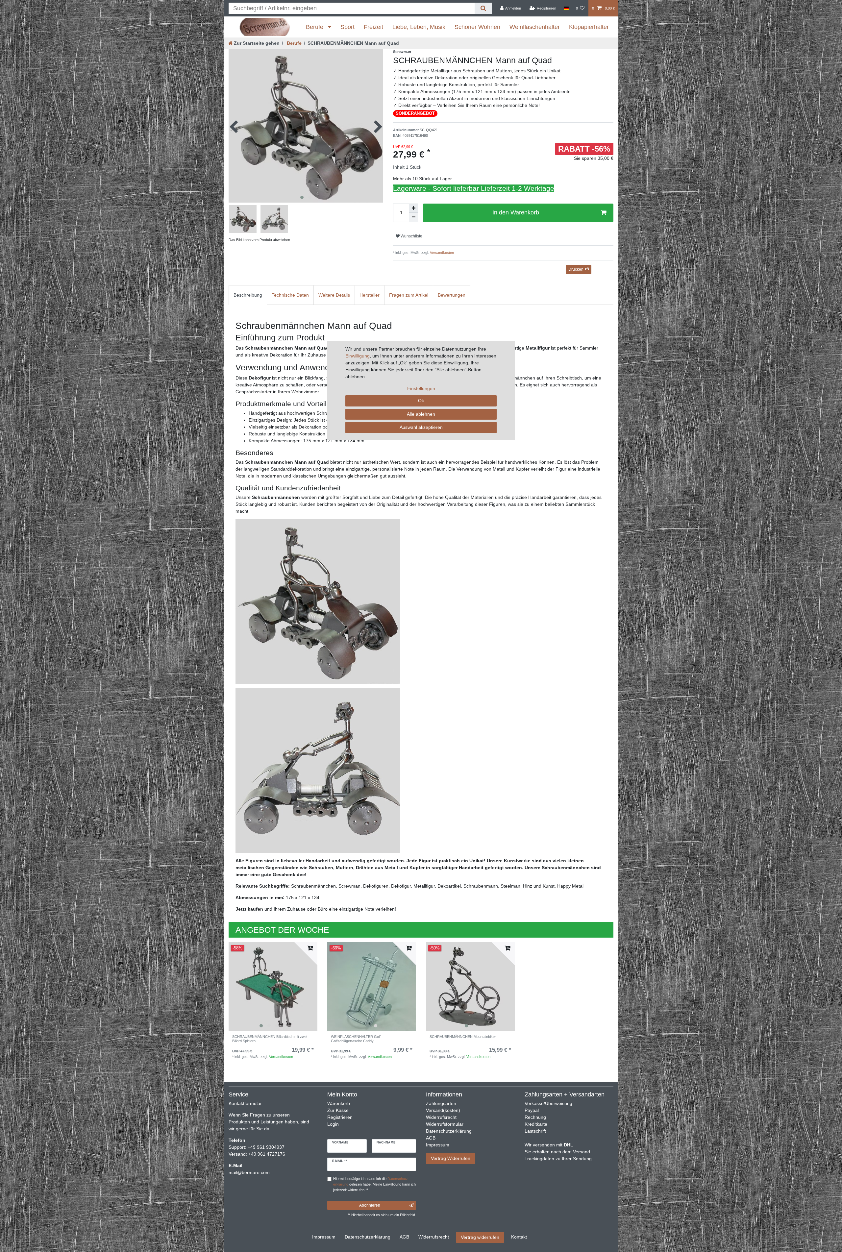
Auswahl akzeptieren (421, 427)
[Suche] (483, 8)
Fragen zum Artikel (408, 295)
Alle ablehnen (421, 414)
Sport (347, 27)
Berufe (315, 27)
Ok (421, 400)
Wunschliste (411, 236)
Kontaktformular (245, 1103)
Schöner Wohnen (477, 27)
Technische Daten (290, 295)
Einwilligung (357, 355)
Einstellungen (421, 388)
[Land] (566, 8)
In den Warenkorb (515, 212)
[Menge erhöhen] (413, 208)
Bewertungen (451, 295)
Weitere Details (334, 295)
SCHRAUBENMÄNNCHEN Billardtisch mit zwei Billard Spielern (269, 1039)
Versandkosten (441, 253)
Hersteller (369, 295)
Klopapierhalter (589, 27)
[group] (273, 986)
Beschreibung (248, 295)
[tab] (248, 295)
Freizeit (373, 27)
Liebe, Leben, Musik (418, 27)
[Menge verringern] (413, 217)
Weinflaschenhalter (534, 27)
